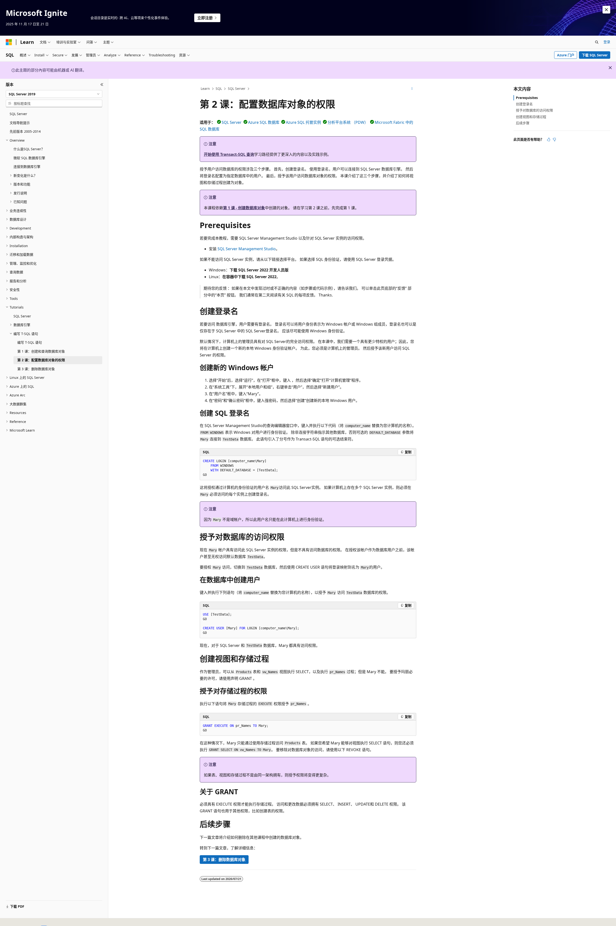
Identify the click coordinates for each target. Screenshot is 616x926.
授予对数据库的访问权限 (534, 110)
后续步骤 (522, 123)
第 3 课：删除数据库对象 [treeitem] (36, 369)
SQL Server (236, 88)
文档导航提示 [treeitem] (20, 122)
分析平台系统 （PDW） (347, 122)
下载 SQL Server (595, 55)
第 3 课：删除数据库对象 (224, 859)
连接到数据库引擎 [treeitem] (26, 166)
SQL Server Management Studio (247, 248)
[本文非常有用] (549, 139)
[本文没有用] (554, 139)
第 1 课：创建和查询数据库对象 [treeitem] (41, 351)
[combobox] (54, 94)
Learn (205, 88)
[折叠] (102, 84)
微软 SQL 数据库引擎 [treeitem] (29, 158)
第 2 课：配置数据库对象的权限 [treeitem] (41, 360)
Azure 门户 (565, 55)
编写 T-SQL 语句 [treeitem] (29, 342)
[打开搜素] (597, 42)
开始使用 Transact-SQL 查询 (229, 154)
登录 (606, 41)
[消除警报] (606, 9)
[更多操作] (412, 89)
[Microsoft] (9, 42)
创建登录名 (524, 104)
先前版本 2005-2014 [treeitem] (25, 131)
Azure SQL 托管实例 (303, 122)
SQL (219, 88)
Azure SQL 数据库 (263, 122)
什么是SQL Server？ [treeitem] (29, 149)
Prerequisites (527, 97)
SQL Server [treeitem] (18, 114)
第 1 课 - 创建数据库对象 (244, 207)
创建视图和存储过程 (531, 116)
